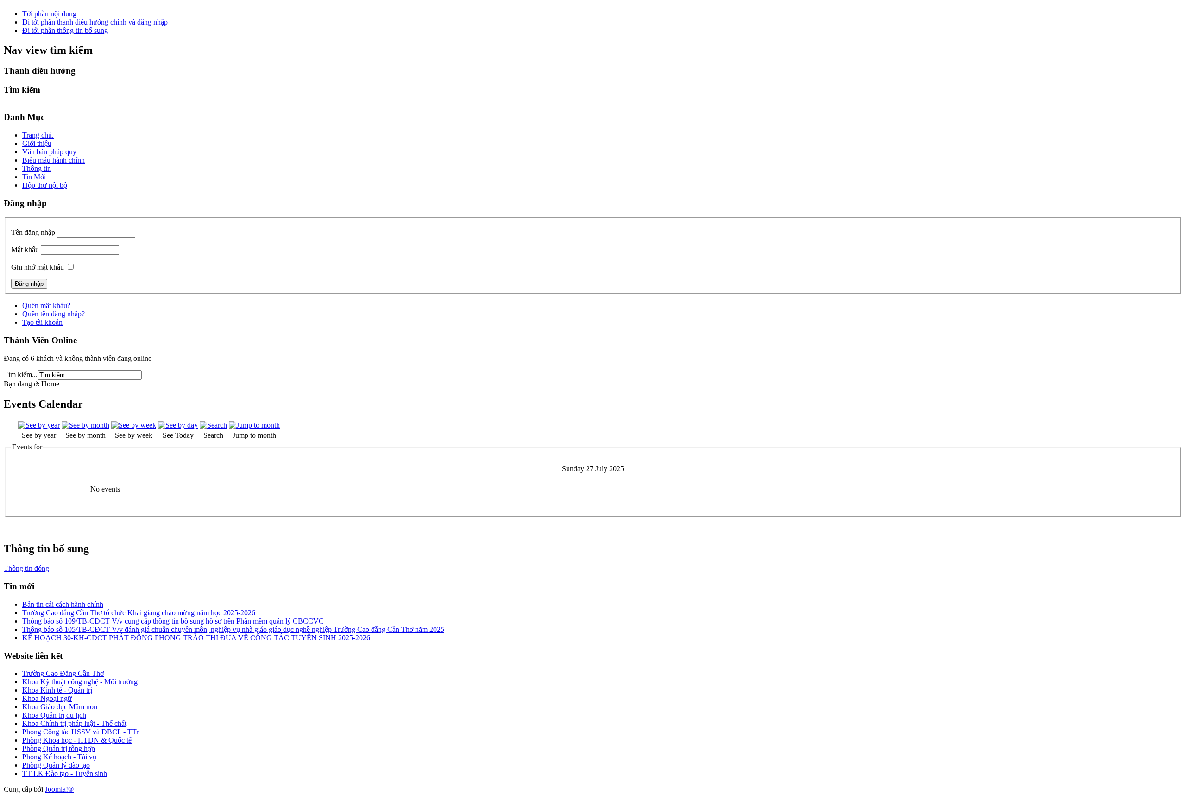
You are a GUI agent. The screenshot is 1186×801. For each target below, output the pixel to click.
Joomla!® (59, 789)
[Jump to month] (254, 425)
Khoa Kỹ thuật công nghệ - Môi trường (80, 682)
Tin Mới (34, 177)
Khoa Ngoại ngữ (47, 698)
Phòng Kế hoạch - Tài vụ (59, 757)
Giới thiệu (36, 143)
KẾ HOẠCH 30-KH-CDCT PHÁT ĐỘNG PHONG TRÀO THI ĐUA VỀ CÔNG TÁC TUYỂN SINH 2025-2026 (196, 638)
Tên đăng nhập (33, 232)
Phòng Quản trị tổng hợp (58, 748)
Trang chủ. (38, 135)
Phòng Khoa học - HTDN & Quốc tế (77, 740)
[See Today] (178, 425)
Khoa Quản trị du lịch (54, 715)
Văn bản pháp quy (49, 152)
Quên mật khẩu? (46, 305)
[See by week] (133, 425)
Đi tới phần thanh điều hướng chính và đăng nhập (95, 22)
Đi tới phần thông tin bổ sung (65, 30)
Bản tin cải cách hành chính (62, 604)
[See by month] (85, 425)
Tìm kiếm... (21, 374)
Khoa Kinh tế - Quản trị (57, 690)
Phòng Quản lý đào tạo (56, 765)
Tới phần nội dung (49, 14)
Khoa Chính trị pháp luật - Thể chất (74, 723)
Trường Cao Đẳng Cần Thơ (63, 673)
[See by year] (39, 425)
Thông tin (36, 168)
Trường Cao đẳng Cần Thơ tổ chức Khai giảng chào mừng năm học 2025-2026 (138, 613)
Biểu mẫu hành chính (53, 160)
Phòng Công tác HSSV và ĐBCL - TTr (80, 732)
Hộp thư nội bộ (44, 185)
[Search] (213, 425)
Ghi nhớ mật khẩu (37, 267)
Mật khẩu (25, 249)
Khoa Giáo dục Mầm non (59, 707)
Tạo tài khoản (42, 322)
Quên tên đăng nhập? (53, 314)
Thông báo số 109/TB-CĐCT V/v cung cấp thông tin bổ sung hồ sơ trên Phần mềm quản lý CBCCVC (173, 621)
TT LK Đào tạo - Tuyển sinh (64, 773)
